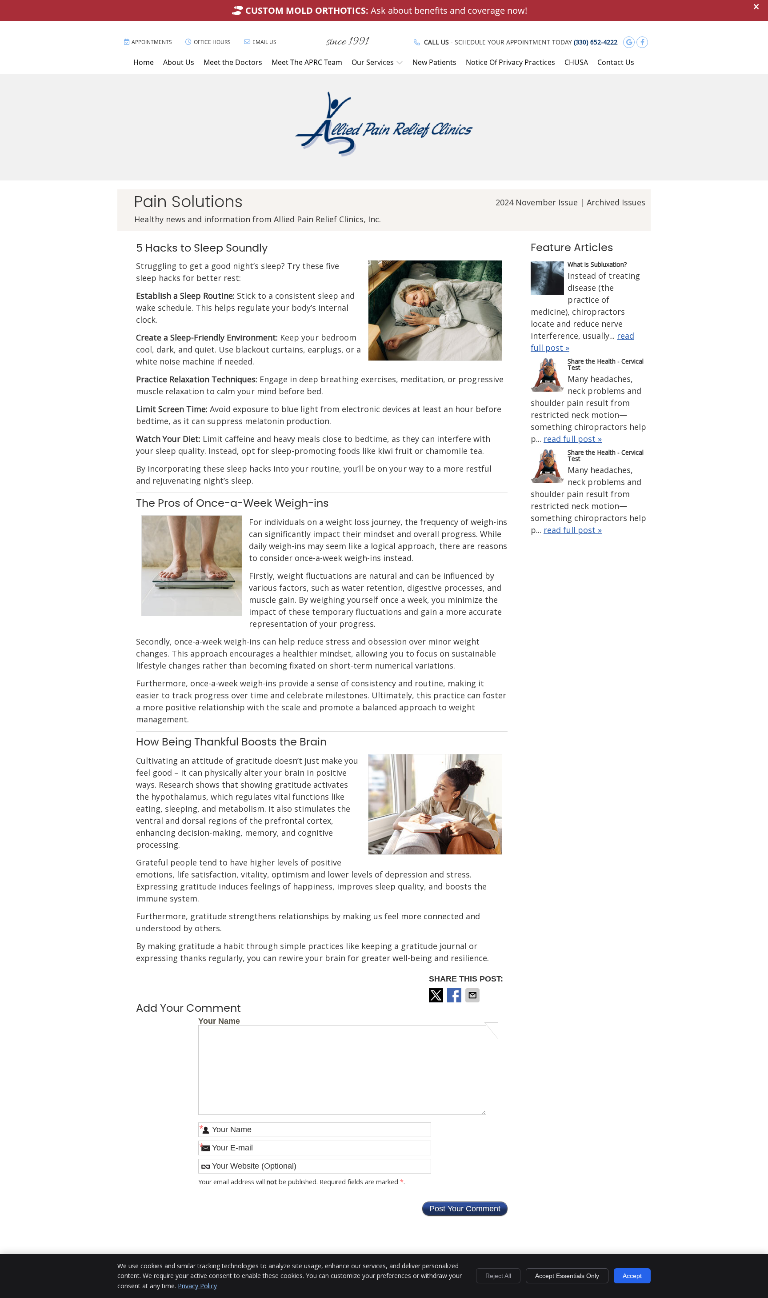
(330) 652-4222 (595, 42)
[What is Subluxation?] (547, 279)
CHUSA (576, 62)
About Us (178, 62)
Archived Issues (616, 202)
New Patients (434, 62)
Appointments (152, 41)
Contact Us (615, 62)
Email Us (264, 41)
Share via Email (473, 995)
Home (143, 62)
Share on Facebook (455, 995)
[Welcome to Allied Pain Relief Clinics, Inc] (384, 153)
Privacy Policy (197, 1286)
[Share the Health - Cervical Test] (547, 376)
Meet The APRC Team (307, 62)
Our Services (373, 62)
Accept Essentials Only (567, 1275)
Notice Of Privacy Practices (510, 62)
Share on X (437, 995)
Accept (632, 1275)
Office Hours (212, 41)
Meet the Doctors (233, 62)
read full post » (573, 438)
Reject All (498, 1275)
